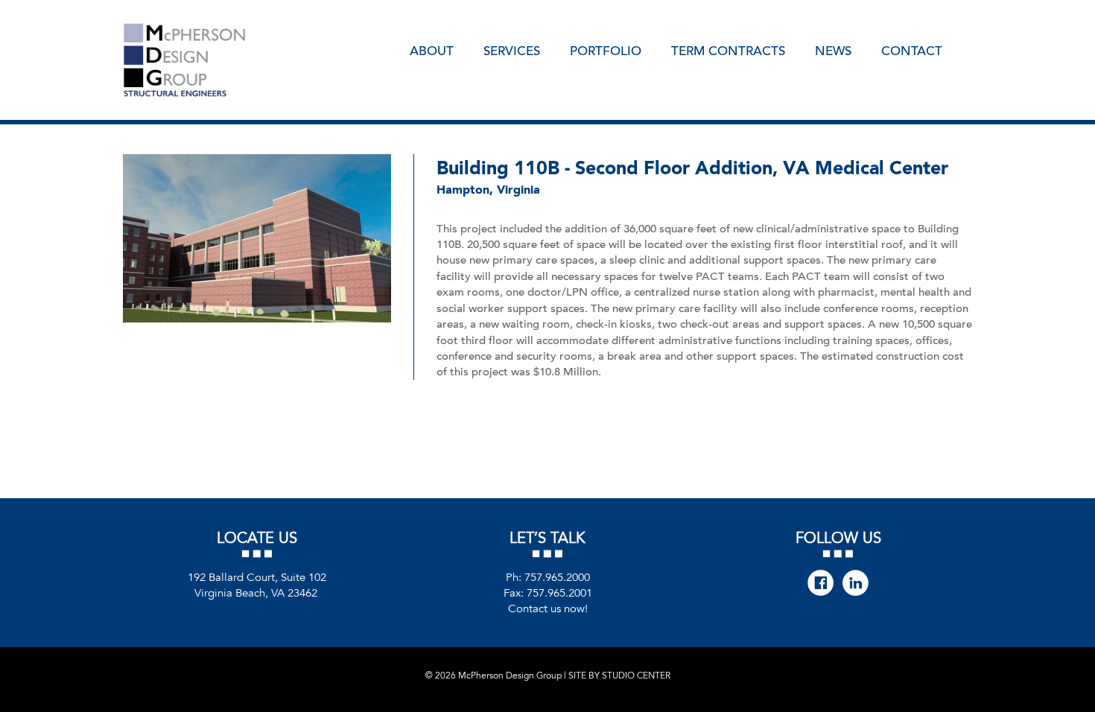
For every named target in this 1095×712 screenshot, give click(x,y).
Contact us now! (548, 608)
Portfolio (605, 49)
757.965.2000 (557, 577)
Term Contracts (728, 49)
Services (511, 49)
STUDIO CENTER (636, 675)
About (432, 49)
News (833, 49)
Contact (911, 49)
